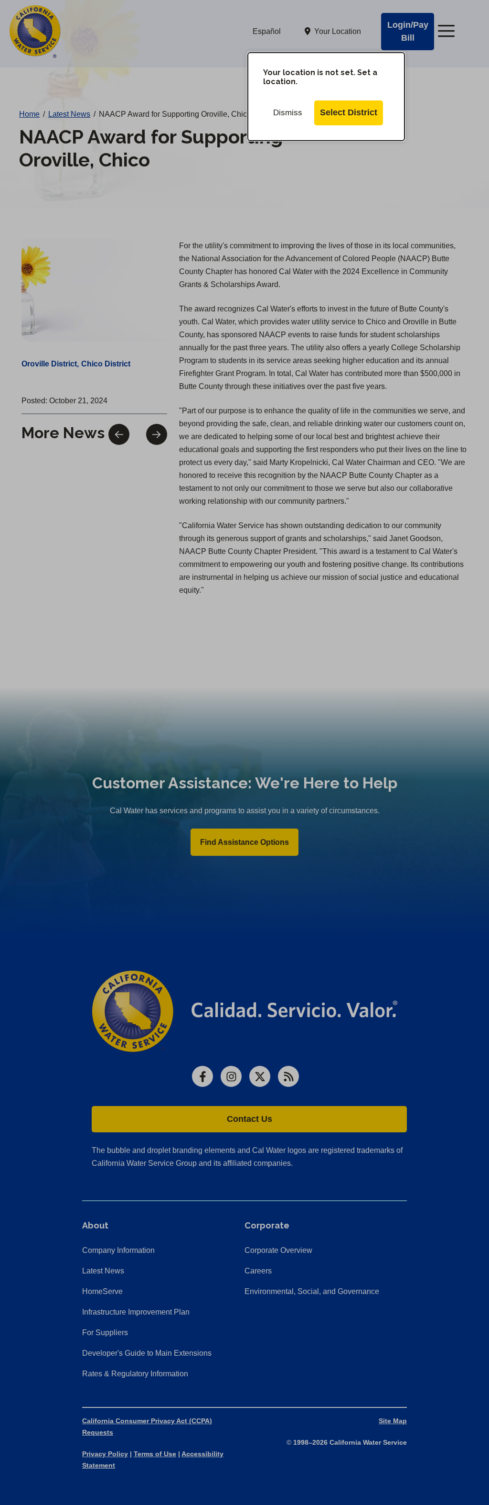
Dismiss (287, 112)
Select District (348, 112)
